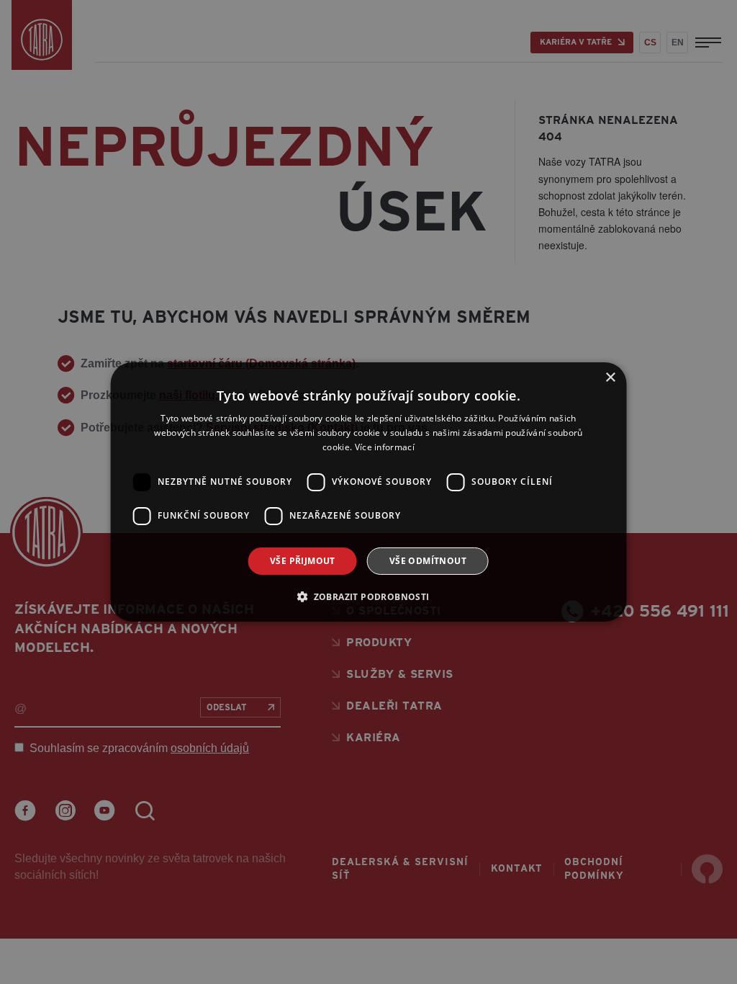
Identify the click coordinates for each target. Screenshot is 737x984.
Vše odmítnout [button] (427, 561)
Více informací (385, 447)
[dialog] (368, 492)
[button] (368, 596)
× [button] (610, 377)
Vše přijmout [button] (302, 561)
